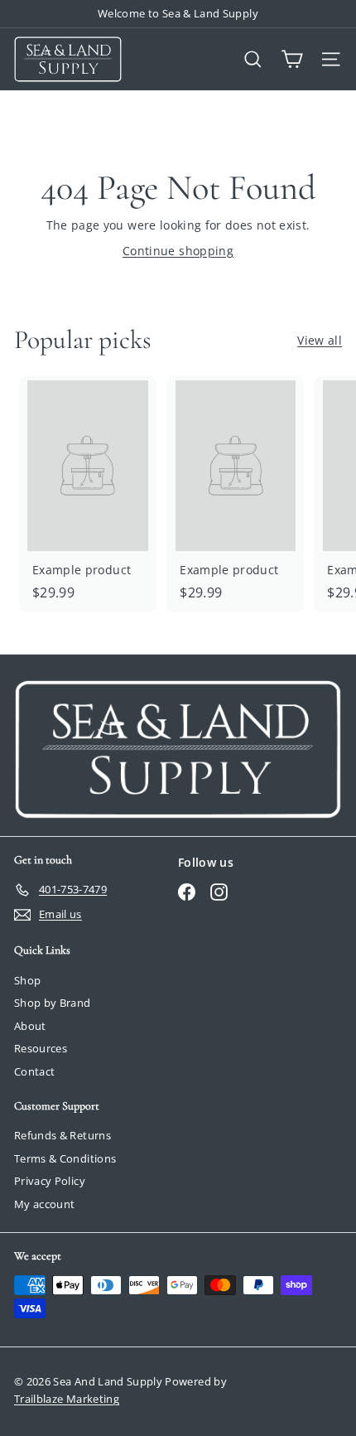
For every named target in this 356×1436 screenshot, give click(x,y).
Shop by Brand (52, 1002)
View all (319, 340)
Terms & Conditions (65, 1158)
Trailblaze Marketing (66, 1398)
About (30, 1025)
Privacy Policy (49, 1180)
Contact (34, 1071)
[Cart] (291, 59)
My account (44, 1204)
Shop (27, 980)
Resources (40, 1048)
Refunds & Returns (62, 1135)
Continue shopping (178, 251)
